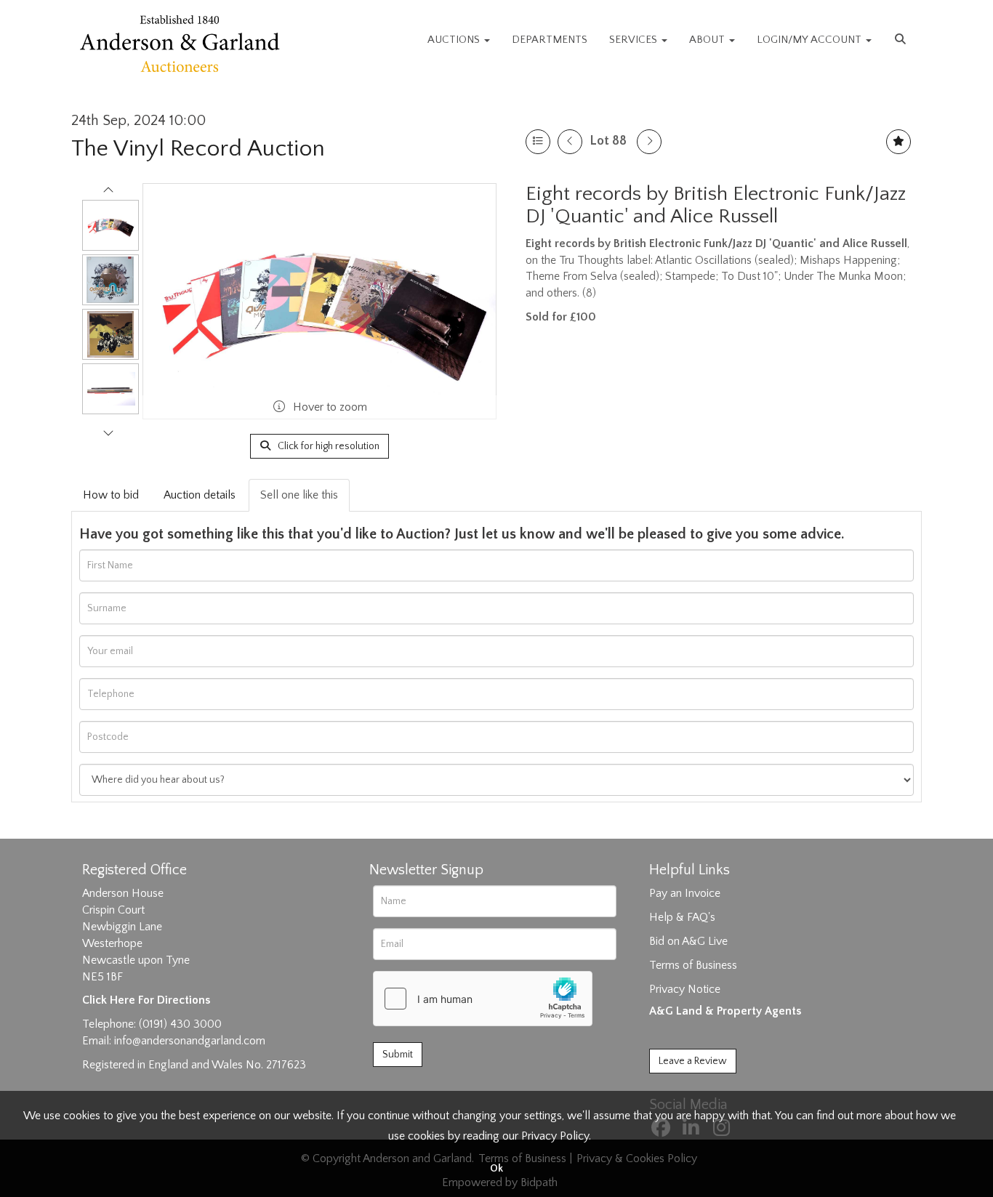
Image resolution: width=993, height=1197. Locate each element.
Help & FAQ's (682, 917)
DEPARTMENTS (549, 39)
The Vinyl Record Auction (198, 148)
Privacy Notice (684, 989)
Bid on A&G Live (688, 941)
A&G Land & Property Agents (725, 1010)
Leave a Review (693, 1061)
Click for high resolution (327, 446)
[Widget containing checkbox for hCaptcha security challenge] (482, 998)
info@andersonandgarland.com (189, 1040)
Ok (496, 1168)
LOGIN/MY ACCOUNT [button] (810, 39)
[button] (902, 40)
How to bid (111, 494)
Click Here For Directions (146, 1000)
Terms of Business (693, 965)
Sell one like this (299, 494)
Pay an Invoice (684, 893)
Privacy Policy (555, 1135)
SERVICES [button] (634, 39)
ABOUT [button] (708, 39)
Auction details (200, 494)
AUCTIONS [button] (455, 39)
